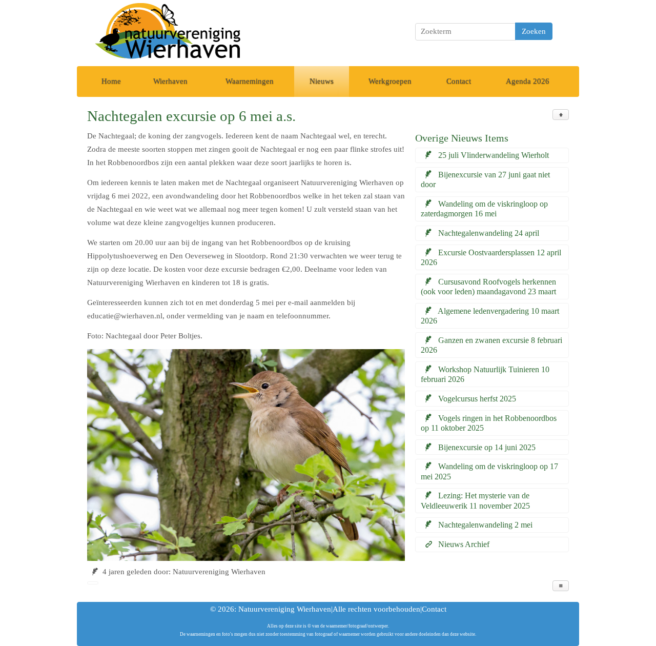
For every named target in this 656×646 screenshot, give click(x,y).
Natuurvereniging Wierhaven (284, 609)
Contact (458, 81)
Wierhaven (170, 81)
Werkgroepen (390, 81)
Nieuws (322, 81)
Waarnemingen (249, 81)
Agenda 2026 (527, 81)
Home (111, 81)
